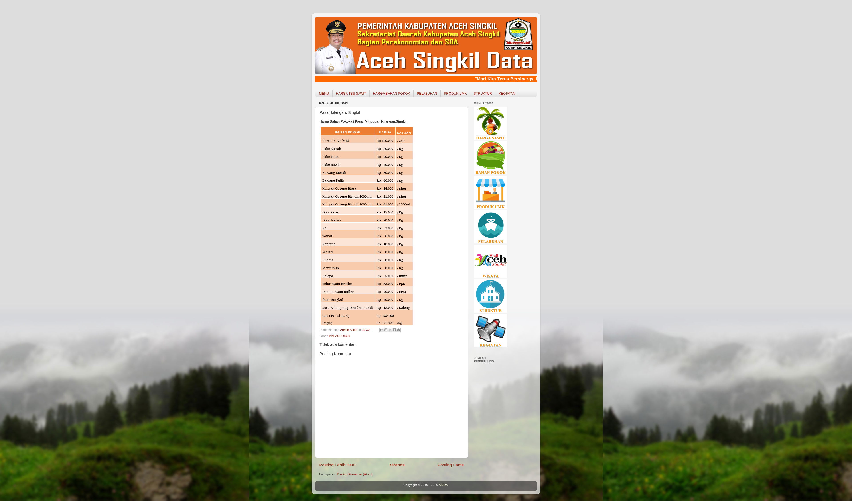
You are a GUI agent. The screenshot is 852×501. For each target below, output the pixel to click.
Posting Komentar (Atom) (355, 474)
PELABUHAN (427, 93)
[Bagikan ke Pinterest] (398, 330)
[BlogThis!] (386, 330)
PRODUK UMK (455, 93)
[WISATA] (490, 277)
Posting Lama (451, 465)
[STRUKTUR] (490, 311)
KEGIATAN (507, 93)
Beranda (397, 465)
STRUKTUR (483, 93)
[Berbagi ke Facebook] (394, 330)
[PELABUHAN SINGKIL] (490, 242)
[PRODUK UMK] (490, 207)
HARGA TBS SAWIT (351, 93)
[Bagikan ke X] (390, 330)
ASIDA (443, 485)
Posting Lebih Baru (337, 465)
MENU (324, 93)
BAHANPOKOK (339, 336)
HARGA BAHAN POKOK (391, 93)
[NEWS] (490, 346)
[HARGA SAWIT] (490, 139)
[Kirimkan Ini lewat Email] (381, 330)
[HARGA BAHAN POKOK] (490, 173)
